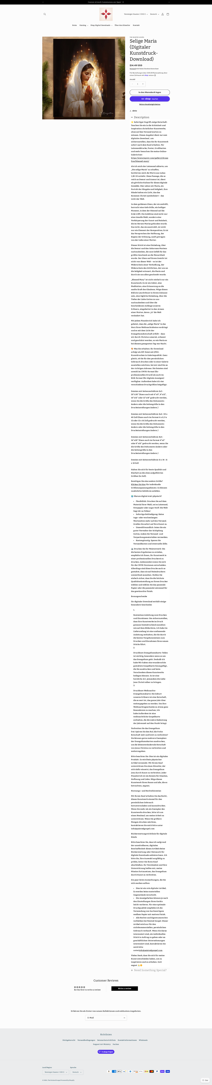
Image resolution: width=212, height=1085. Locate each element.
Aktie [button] (134, 111)
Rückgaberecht (69, 1040)
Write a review (124, 988)
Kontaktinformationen (127, 1040)
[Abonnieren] (124, 1017)
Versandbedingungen (86, 1040)
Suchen (116, 1044)
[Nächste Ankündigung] (169, 2)
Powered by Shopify (67, 1080)
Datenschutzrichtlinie (106, 1040)
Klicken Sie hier (138, 484)
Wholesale (143, 1040)
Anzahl (132, 79)
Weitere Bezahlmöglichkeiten (149, 104)
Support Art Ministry (102, 1044)
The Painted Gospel (54, 1080)
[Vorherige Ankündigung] (43, 2)
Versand (133, 69)
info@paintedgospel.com (150, 950)
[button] (44, 14)
